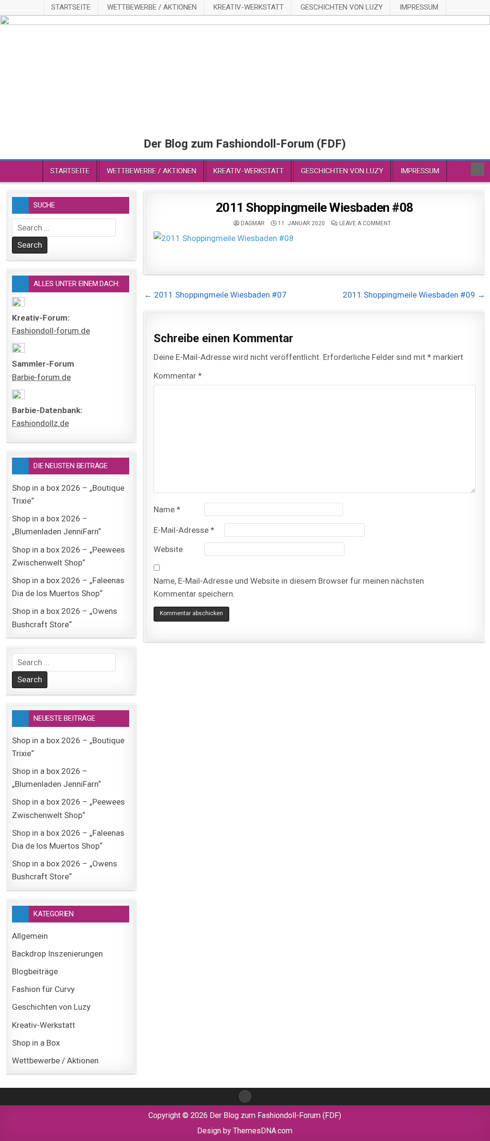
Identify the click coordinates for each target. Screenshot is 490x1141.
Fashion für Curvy (43, 989)
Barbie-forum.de (41, 377)
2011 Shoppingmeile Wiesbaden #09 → (414, 295)
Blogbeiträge (35, 971)
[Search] (477, 169)
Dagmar (253, 223)
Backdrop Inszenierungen (57, 953)
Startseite (70, 7)
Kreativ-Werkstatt (248, 7)
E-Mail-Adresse (184, 530)
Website (168, 549)
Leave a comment (365, 223)
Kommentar (178, 375)
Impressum (419, 7)
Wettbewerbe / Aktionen (152, 7)
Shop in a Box (36, 1043)
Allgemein (30, 936)
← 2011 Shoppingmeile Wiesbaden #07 (215, 295)
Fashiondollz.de (40, 423)
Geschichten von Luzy (342, 7)
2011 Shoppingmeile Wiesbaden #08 (314, 207)
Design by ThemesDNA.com (244, 1130)
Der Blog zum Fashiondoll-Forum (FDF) (245, 143)
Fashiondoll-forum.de (51, 330)
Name (167, 509)
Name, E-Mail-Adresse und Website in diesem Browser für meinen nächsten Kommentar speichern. (289, 587)
